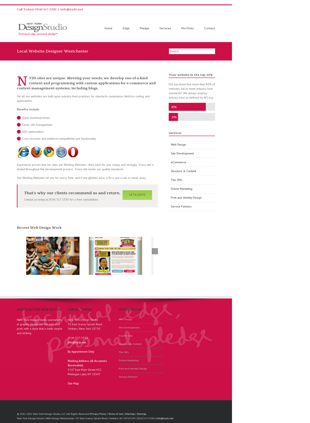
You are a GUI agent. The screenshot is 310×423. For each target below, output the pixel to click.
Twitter (207, 9)
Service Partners (181, 206)
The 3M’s (176, 180)
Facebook (214, 9)
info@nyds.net (72, 9)
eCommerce (178, 162)
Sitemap (130, 413)
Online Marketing (181, 189)
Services (165, 28)
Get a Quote (137, 195)
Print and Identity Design (186, 197)
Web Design (178, 144)
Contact (209, 28)
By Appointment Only (81, 351)
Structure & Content (183, 171)
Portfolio (187, 28)
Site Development (182, 153)
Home (108, 28)
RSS (200, 9)
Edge (126, 28)
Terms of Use (115, 413)
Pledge (144, 28)
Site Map (73, 383)
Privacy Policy (98, 413)
